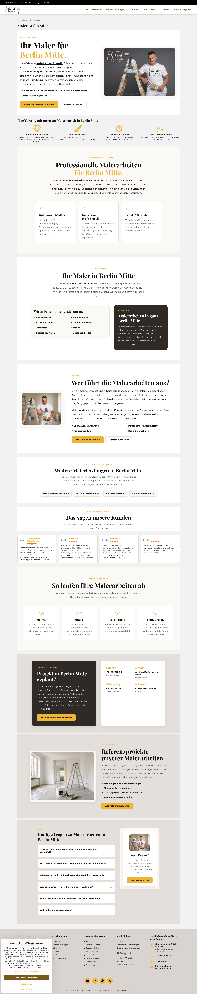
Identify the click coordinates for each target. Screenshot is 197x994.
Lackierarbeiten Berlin (143, 493)
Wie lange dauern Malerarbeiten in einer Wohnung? (66, 887)
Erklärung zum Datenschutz (119, 990)
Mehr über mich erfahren (87, 440)
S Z (152, 539)
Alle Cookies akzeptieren (26, 978)
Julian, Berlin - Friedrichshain (34, 540)
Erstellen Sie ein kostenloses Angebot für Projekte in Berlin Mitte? (73, 863)
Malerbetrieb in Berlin (50, 63)
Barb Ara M (114, 539)
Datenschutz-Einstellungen (96, 990)
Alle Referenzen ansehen (117, 806)
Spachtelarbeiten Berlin (87, 493)
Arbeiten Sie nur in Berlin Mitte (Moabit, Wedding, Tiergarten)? (72, 875)
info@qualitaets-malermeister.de (147, 673)
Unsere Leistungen (73, 104)
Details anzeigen (26, 989)
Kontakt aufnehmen (119, 440)
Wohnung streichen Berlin (56, 493)
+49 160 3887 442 (114, 672)
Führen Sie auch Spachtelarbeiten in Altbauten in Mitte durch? (72, 898)
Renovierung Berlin (115, 493)
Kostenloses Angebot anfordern (39, 104)
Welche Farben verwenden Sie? (56, 910)
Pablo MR (73, 539)
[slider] (32, 544)
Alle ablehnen (26, 984)
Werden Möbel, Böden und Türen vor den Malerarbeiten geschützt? (68, 850)
